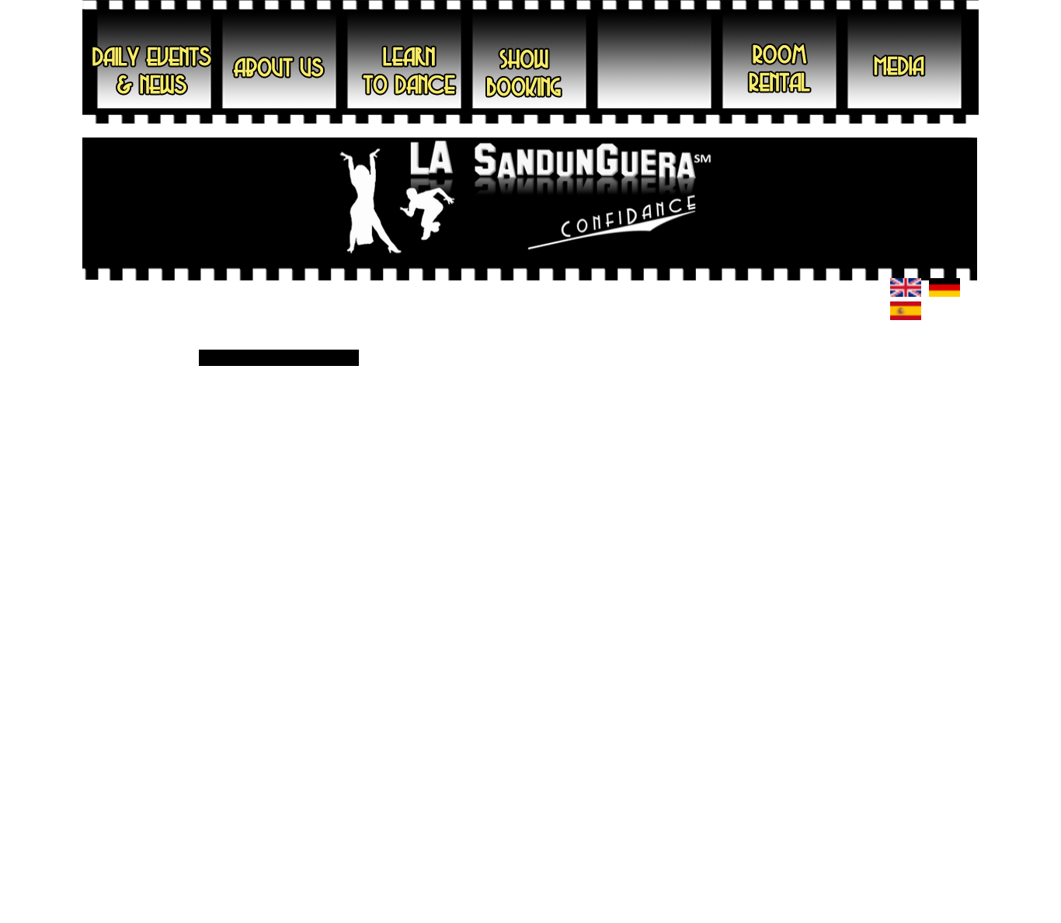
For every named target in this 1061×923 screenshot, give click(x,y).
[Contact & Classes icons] (905, 293)
